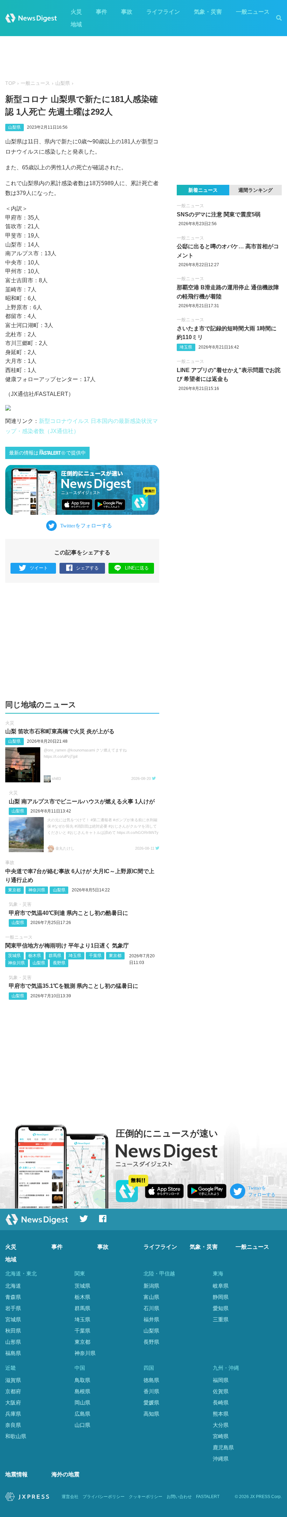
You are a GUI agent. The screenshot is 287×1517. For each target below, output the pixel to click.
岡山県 (82, 1402)
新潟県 (151, 1286)
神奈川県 (36, 890)
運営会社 (70, 1496)
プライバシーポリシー (104, 1496)
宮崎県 (221, 1436)
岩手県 (13, 1308)
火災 (76, 12)
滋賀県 (13, 1380)
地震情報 (16, 1474)
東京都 (14, 890)
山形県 (13, 1342)
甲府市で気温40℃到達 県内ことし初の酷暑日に (68, 913)
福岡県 (221, 1380)
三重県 (221, 1319)
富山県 (151, 1297)
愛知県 (221, 1308)
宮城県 (13, 1319)
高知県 (151, 1414)
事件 (101, 12)
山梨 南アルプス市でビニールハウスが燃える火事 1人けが (82, 801)
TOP (10, 83)
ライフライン (163, 12)
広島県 (82, 1414)
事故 (126, 12)
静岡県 (221, 1297)
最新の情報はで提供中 (47, 453)
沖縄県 (221, 1459)
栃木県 (34, 955)
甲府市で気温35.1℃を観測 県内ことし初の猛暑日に (73, 986)
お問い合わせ (179, 1496)
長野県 (59, 962)
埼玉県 (75, 955)
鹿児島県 (223, 1447)
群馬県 (55, 955)
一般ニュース (253, 12)
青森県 (13, 1297)
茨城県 (14, 955)
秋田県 (13, 1331)
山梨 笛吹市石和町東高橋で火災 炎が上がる (59, 731)
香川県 (151, 1391)
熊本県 (221, 1414)
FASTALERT (207, 1496)
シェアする (87, 568)
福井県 (151, 1319)
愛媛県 (151, 1402)
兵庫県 (13, 1414)
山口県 (82, 1425)
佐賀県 (221, 1391)
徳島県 (151, 1380)
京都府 (13, 1391)
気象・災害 (208, 12)
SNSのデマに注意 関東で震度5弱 (218, 214)
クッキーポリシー (145, 1496)
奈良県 (13, 1425)
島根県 (82, 1391)
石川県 (151, 1308)
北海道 (13, 1286)
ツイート (39, 568)
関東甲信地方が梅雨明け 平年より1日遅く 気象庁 (67, 946)
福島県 (13, 1353)
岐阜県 (221, 1286)
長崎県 (221, 1402)
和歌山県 (15, 1436)
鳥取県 (82, 1380)
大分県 (221, 1425)
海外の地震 (65, 1474)
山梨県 (62, 83)
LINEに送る (137, 568)
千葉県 (95, 955)
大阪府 (13, 1402)
